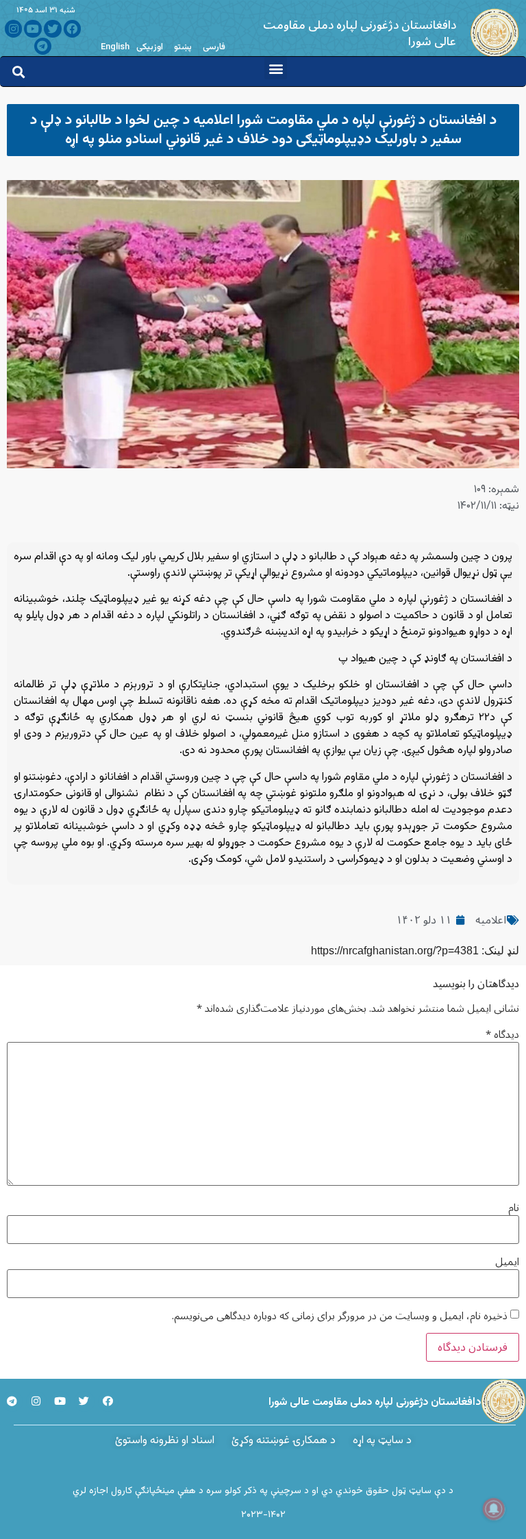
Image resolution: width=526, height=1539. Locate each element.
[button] (275, 68)
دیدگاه (502, 1035)
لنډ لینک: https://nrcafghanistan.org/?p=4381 (415, 950)
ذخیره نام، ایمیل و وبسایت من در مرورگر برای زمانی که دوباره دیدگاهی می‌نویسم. (340, 1316)
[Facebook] (73, 29)
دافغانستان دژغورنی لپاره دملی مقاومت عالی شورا (359, 33)
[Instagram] (14, 29)
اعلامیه (490, 920)
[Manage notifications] (494, 1509)
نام (513, 1208)
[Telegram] (43, 46)
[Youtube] (33, 29)
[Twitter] (53, 29)
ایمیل (507, 1262)
